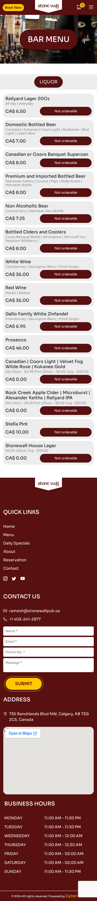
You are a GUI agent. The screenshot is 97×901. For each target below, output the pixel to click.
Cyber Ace (75, 895)
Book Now (13, 7)
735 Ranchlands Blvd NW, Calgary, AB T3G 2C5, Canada (49, 716)
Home (9, 526)
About (9, 551)
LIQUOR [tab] (48, 82)
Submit (23, 684)
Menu (8, 534)
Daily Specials (16, 543)
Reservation (14, 559)
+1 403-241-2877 (25, 619)
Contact (11, 568)
